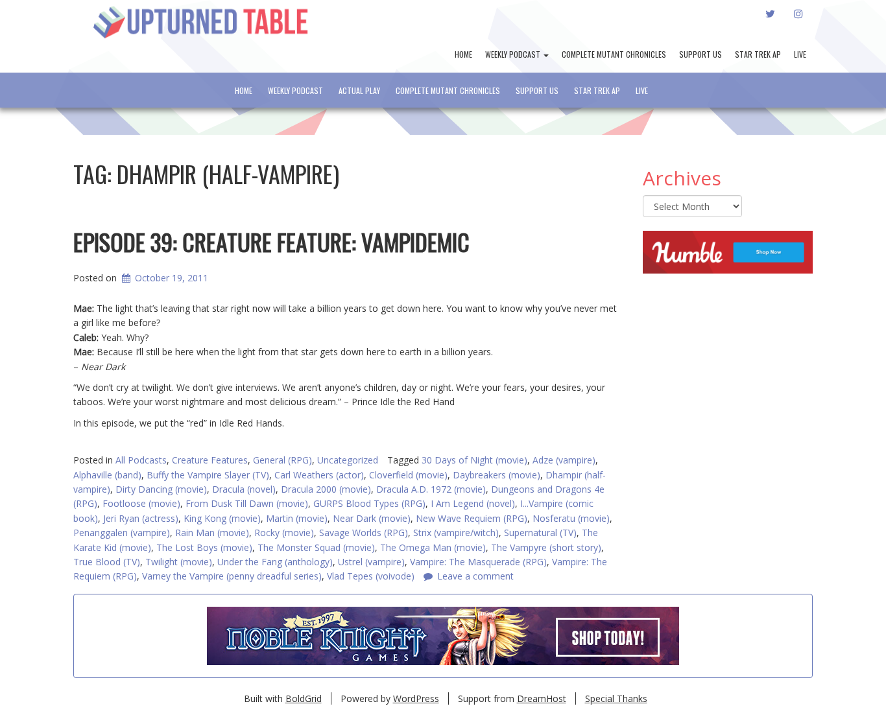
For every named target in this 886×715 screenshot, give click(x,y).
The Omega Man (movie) (433, 547)
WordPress (416, 698)
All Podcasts (141, 460)
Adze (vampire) (564, 460)
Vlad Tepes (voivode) (370, 576)
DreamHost (541, 698)
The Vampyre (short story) (546, 547)
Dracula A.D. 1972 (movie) (431, 489)
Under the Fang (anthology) (275, 562)
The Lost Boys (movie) (204, 547)
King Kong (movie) (222, 518)
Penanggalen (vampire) (121, 532)
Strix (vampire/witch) (456, 532)
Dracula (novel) (244, 489)
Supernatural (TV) (540, 532)
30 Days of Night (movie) (474, 460)
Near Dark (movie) (372, 518)
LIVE (800, 54)
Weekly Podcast (513, 54)
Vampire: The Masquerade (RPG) (478, 562)
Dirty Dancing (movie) (161, 489)
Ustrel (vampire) (371, 562)
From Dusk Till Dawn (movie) (247, 503)
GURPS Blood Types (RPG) (369, 503)
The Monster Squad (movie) (316, 547)
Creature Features (210, 460)
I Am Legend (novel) (473, 503)
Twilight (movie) (178, 562)
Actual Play (359, 90)
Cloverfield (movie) (408, 475)
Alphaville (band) (107, 475)
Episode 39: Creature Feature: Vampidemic (271, 241)
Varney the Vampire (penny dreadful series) (232, 576)
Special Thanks (616, 698)
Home (463, 54)
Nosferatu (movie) (571, 518)
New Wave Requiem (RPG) (471, 518)
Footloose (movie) (141, 503)
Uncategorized (347, 460)
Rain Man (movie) (212, 532)
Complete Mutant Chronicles (614, 54)
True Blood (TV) (106, 562)
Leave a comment (475, 576)
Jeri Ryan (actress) (140, 518)
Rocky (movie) (284, 532)
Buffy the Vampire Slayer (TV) (208, 475)
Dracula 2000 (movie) (326, 489)
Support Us (700, 54)
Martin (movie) (297, 518)
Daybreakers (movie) (496, 475)
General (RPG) (282, 460)
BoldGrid (303, 698)
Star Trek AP (758, 54)
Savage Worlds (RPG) (363, 532)
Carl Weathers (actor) (319, 475)
